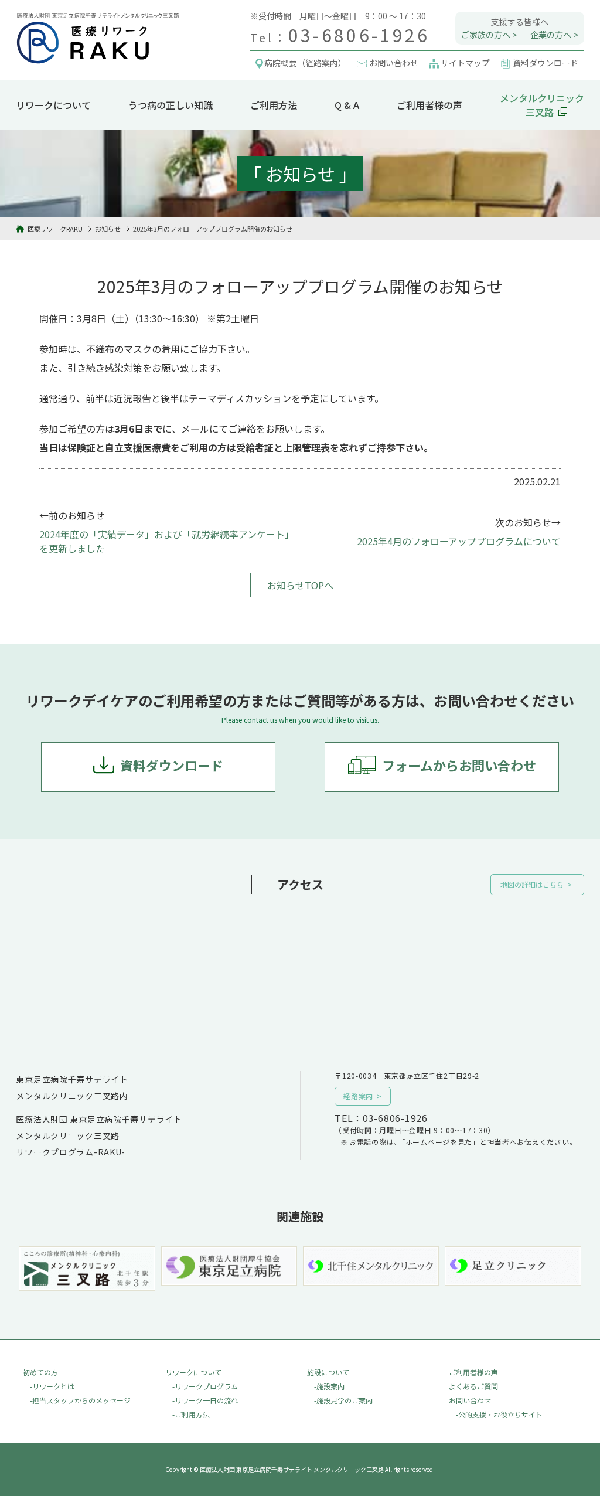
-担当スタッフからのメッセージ (80, 1400)
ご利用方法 (273, 105)
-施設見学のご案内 (343, 1400)
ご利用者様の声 (429, 105)
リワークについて (53, 105)
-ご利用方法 (191, 1414)
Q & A (347, 105)
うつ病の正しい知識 (170, 105)
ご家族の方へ (485, 34)
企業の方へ (550, 34)
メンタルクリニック (542, 105)
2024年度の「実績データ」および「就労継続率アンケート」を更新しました (166, 541)
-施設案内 (329, 1386)
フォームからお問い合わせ (459, 765)
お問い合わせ (470, 1400)
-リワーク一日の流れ (205, 1400)
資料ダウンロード (171, 765)
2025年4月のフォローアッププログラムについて (459, 541)
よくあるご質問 (473, 1386)
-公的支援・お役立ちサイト (499, 1414)
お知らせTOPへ (300, 585)
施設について (328, 1372)
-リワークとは (52, 1386)
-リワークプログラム (205, 1386)
